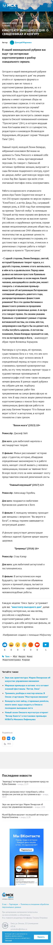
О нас (4, 904)
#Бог (15, 656)
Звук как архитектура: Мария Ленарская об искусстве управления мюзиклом (22, 805)
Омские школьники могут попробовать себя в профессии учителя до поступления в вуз (23, 793)
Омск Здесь (9, 5)
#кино (29, 656)
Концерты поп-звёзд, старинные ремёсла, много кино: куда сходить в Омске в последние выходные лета (27, 704)
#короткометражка (12, 659)
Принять (41, 937)
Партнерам (13, 904)
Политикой (8, 940)
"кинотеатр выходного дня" (26, 607)
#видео (22, 656)
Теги (7, 656)
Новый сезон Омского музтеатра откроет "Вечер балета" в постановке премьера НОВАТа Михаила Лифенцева (26, 716)
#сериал (26, 659)
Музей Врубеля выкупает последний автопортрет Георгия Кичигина (25, 816)
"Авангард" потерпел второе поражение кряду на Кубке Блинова (25, 782)
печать (7, 25)
